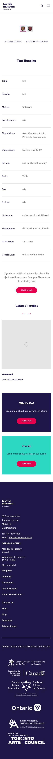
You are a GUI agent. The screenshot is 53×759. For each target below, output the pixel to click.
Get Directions (9, 528)
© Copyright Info (13, 42)
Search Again (26, 290)
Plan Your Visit (9, 565)
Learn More (26, 421)
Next (29, 313)
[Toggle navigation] (42, 6)
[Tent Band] (26, 344)
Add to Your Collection (37, 42)
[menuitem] (26, 572)
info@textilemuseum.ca (20, 538)
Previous (23, 313)
